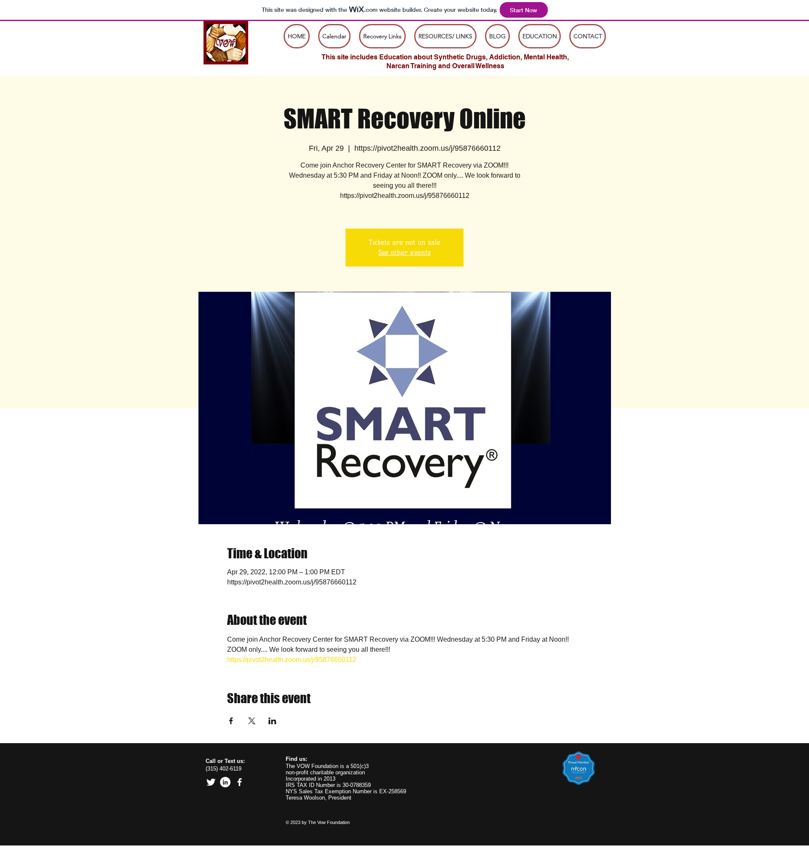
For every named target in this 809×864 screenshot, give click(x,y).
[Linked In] (225, 782)
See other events (404, 252)
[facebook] (239, 782)
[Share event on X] (252, 720)
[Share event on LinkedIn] (272, 720)
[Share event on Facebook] (231, 720)
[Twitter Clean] (211, 782)
